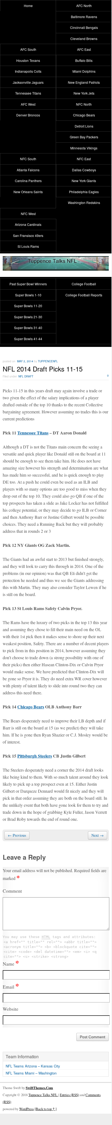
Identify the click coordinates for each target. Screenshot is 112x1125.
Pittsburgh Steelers (34, 756)
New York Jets (84, 93)
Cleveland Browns (83, 38)
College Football (84, 284)
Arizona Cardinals (28, 224)
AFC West (28, 104)
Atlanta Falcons (28, 170)
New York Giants (84, 180)
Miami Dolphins (84, 71)
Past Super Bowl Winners (28, 284)
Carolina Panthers (28, 180)
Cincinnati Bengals (84, 27)
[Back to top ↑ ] (46, 1108)
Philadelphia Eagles (84, 191)
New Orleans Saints (28, 191)
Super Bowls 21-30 (28, 316)
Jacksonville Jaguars (28, 82)
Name (11, 963)
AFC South (28, 49)
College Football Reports (83, 295)
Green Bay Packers (84, 137)
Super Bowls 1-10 (28, 295)
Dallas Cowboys (84, 170)
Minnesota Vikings (83, 148)
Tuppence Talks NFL (43, 1094)
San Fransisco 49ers (28, 235)
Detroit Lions (84, 126)
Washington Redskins (84, 202)
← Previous (17, 835)
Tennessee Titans (28, 93)
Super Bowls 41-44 (28, 338)
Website (10, 1009)
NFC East (84, 158)
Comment (12, 891)
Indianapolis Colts (28, 71)
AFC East (84, 49)
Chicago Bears (84, 115)
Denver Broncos (28, 115)
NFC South (28, 158)
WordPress (26, 1108)
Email (11, 986)
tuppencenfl (48, 361)
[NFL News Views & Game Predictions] (56, 267)
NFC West (28, 213)
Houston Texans (28, 60)
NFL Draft (25, 376)
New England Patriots (84, 82)
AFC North (84, 5)
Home (28, 5)
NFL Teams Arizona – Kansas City (33, 1066)
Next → (97, 835)
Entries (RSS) (69, 1094)
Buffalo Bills (84, 60)
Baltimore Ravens (84, 16)
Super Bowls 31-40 (28, 327)
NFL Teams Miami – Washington (31, 1073)
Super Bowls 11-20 (28, 305)
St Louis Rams (28, 246)
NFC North (84, 104)
